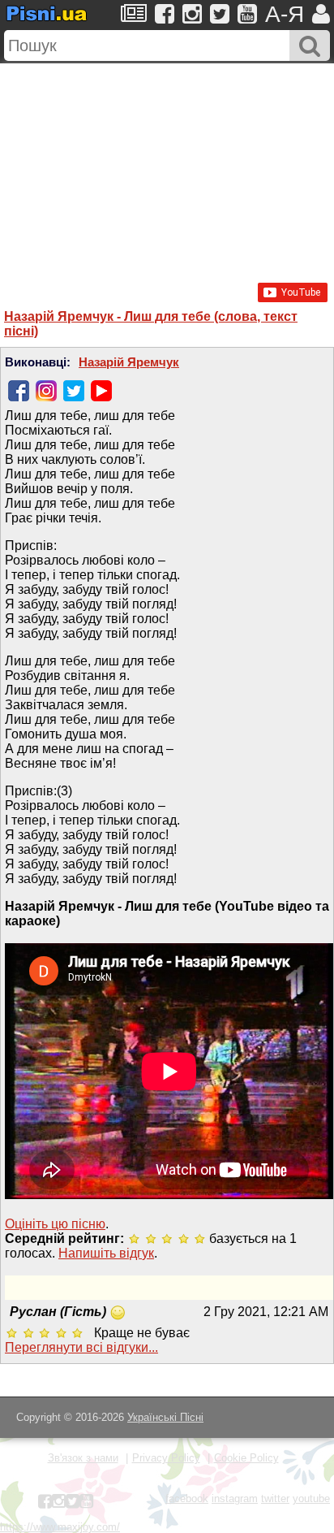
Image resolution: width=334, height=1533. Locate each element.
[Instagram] (46, 391)
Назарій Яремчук (129, 362)
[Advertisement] (167, 164)
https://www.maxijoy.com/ (60, 1527)
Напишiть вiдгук (106, 1253)
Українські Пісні (165, 1417)
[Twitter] (74, 391)
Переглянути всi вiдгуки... (81, 1347)
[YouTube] (101, 391)
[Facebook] (18, 391)
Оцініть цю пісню (55, 1224)
